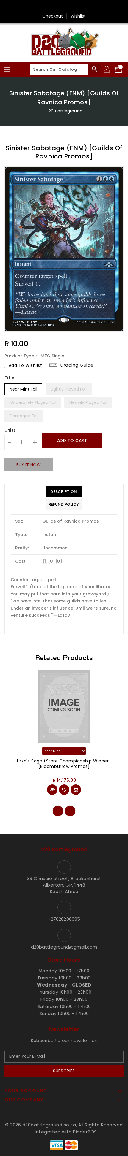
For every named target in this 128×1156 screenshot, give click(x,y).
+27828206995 (64, 919)
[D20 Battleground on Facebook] (64, 6)
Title (9, 378)
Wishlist (78, 16)
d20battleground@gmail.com (64, 947)
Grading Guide (77, 365)
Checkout (52, 16)
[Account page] (107, 69)
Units (10, 430)
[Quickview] (52, 789)
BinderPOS (85, 1132)
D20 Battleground (64, 111)
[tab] (64, 491)
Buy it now (28, 465)
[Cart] (119, 69)
